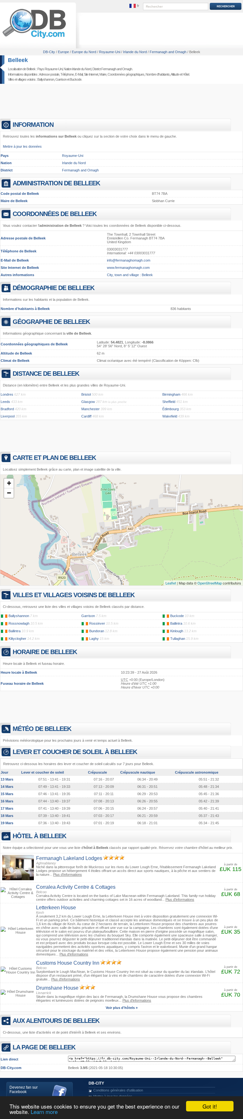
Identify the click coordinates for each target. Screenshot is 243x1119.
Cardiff (86, 416)
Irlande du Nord (74, 163)
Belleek (18, 60)
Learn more (44, 1112)
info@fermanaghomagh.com (128, 260)
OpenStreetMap (209, 582)
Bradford (7, 409)
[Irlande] (4, 616)
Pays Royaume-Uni (49, 69)
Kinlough (176, 631)
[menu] (134, 6)
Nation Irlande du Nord (77, 69)
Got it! (209, 1106)
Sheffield (168, 402)
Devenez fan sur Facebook (23, 1089)
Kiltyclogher (17, 638)
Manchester (90, 409)
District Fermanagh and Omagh (112, 69)
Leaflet (170, 582)
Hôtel (186, 74)
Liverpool (8, 416)
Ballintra (176, 623)
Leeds (5, 402)
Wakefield (169, 416)
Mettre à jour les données (22, 146)
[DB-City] (34, 38)
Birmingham (171, 394)
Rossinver (97, 623)
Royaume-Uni (72, 156)
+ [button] (9, 483)
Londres (7, 394)
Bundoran (96, 631)
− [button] (9, 493)
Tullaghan (177, 638)
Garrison (60, 79)
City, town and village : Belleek (130, 275)
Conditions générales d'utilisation (118, 1090)
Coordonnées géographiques (126, 74)
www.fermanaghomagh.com (128, 267)
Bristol (86, 394)
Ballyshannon (45, 79)
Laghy (94, 638)
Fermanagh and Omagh (80, 170)
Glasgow (88, 402)
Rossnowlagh (19, 623)
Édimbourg (170, 409)
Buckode (75, 79)
